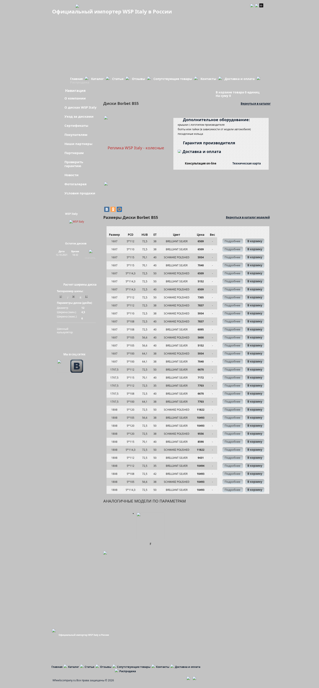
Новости (71, 175)
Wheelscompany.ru (64, 680)
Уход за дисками (79, 116)
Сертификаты (76, 125)
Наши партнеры (78, 144)
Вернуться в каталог (256, 103)
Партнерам (74, 153)
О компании (75, 98)
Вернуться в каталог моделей (248, 217)
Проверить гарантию (73, 164)
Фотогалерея (75, 184)
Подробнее (233, 241)
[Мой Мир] (119, 209)
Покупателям (75, 134)
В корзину (254, 241)
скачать (90, 258)
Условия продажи (79, 193)
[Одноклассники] (113, 209)
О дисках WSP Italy (80, 107)
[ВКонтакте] (106, 209)
